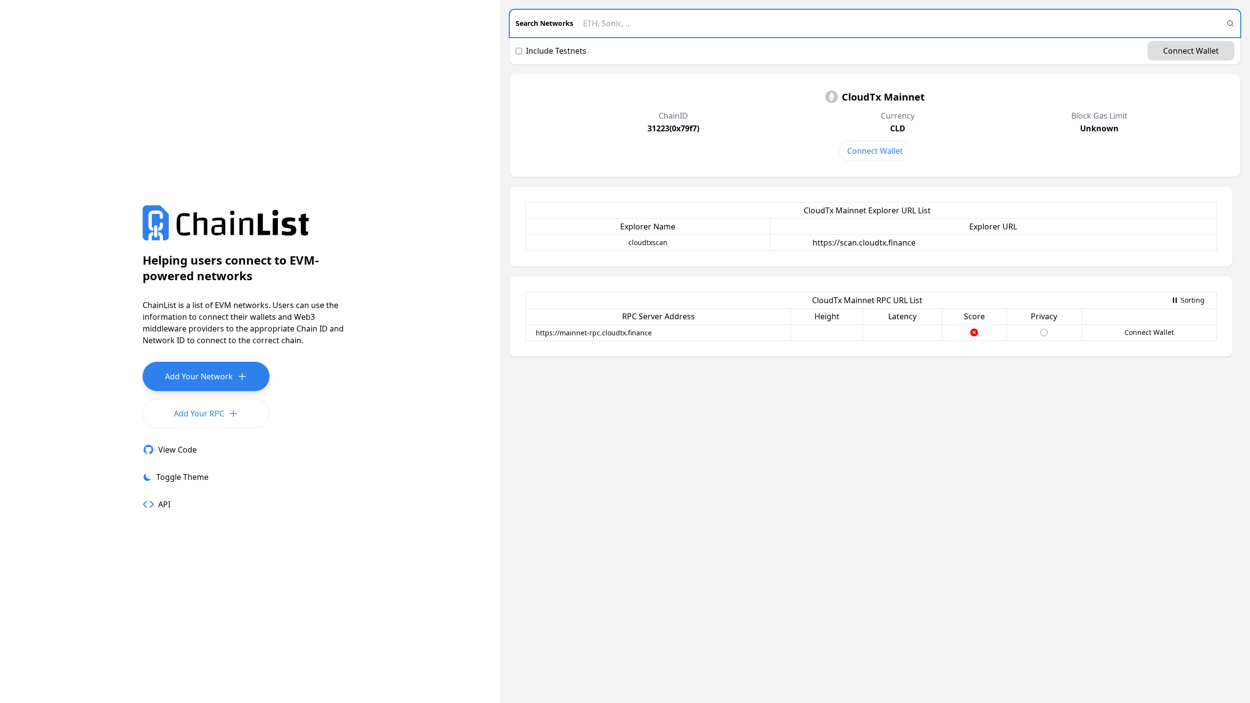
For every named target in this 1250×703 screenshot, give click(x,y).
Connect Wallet (1191, 50)
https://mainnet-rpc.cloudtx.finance (594, 332)
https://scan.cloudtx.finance (864, 242)
